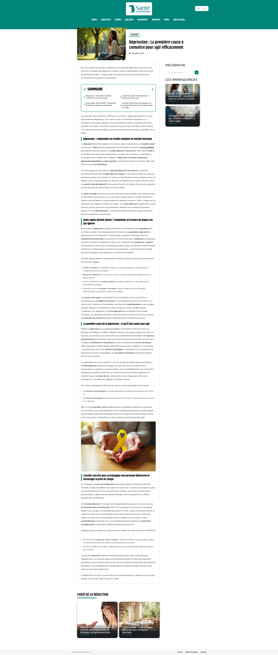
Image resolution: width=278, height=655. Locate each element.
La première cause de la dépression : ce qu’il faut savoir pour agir (136, 97)
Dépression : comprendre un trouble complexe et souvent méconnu (98, 97)
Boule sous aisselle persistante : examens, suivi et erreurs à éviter (182, 96)
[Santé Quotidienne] (139, 8)
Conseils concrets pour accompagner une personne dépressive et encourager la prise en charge (137, 105)
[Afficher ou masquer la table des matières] (128, 89)
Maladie (134, 34)
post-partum (110, 161)
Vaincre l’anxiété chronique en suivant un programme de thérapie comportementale (97, 630)
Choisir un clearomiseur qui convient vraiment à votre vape (182, 118)
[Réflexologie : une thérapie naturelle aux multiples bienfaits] (139, 620)
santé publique (147, 147)
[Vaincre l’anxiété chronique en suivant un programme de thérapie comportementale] (97, 620)
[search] (199, 8)
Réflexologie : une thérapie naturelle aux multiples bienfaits (137, 630)
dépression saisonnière (91, 161)
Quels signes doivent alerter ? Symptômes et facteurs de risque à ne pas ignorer (101, 104)
